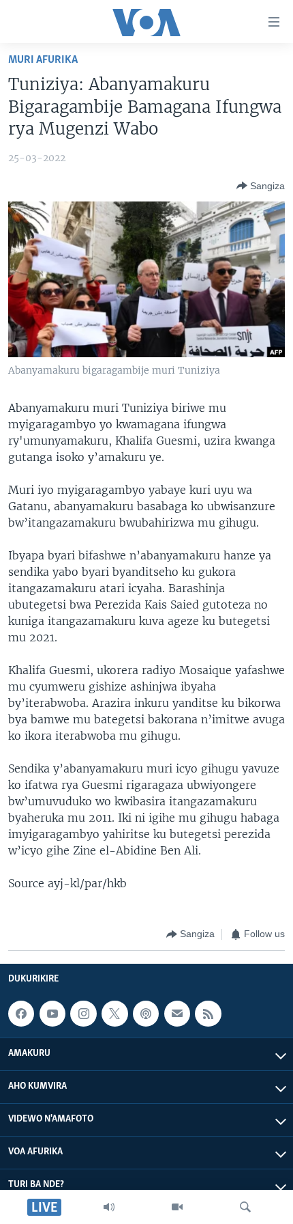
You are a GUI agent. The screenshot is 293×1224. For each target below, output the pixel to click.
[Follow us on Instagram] (83, 1014)
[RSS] (208, 1014)
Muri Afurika (43, 60)
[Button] (260, 186)
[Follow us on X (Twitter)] (114, 1014)
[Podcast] (146, 1014)
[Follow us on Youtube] (52, 1014)
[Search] (245, 1207)
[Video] (177, 1207)
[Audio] (109, 1207)
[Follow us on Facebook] (21, 1014)
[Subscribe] (177, 1014)
